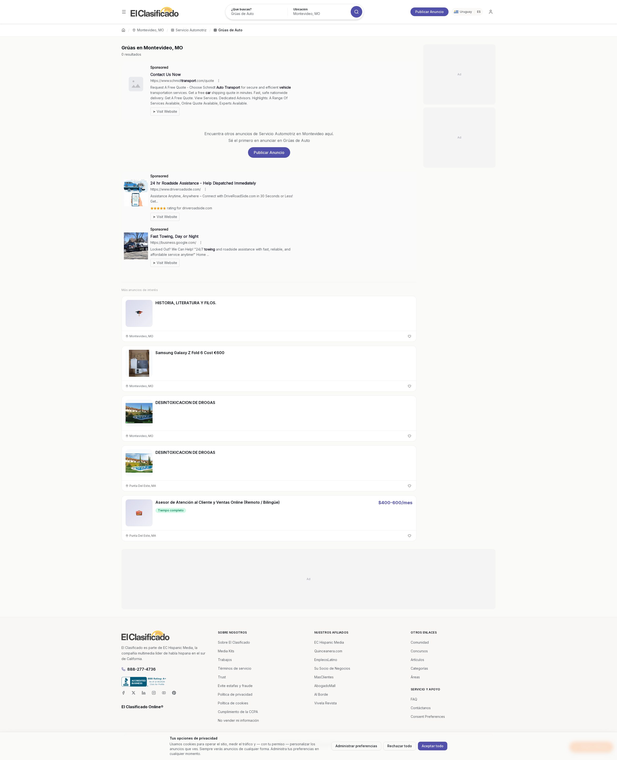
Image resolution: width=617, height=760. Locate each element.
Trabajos (225, 660)
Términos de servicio (234, 668)
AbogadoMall (324, 686)
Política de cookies (233, 703)
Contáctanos (421, 708)
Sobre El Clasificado (234, 642)
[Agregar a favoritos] (409, 336)
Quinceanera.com (328, 651)
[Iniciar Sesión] (491, 12)
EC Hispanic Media (329, 642)
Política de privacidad (235, 694)
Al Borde (321, 694)
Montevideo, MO (150, 30)
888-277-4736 (141, 669)
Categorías (419, 668)
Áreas (415, 677)
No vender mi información (238, 720)
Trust (222, 677)
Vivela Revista (325, 703)
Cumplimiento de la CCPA (238, 712)
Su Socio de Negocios (332, 668)
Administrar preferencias (356, 746)
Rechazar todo (399, 746)
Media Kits (226, 651)
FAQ (414, 699)
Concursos (419, 651)
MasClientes (324, 677)
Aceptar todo (432, 746)
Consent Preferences (428, 716)
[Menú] (124, 12)
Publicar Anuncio (429, 12)
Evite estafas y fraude (235, 686)
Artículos (417, 660)
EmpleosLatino (325, 660)
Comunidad (420, 642)
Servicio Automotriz (191, 30)
